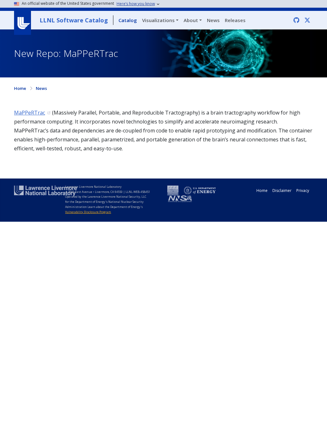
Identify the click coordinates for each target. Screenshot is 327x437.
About (191, 20)
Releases (235, 20)
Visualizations (158, 20)
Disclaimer (282, 190)
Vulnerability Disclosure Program (88, 212)
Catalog (127, 20)
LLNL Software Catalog (74, 20)
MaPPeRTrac (29, 112)
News (213, 20)
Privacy (302, 190)
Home (20, 88)
